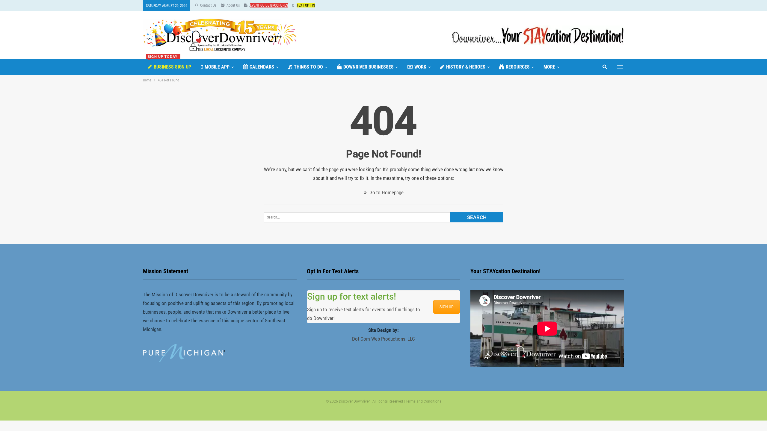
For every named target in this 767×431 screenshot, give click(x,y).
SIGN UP (447, 306)
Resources (518, 67)
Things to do (308, 67)
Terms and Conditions (423, 401)
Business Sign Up (169, 64)
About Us (233, 5)
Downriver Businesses (368, 67)
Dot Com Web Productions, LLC (383, 339)
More (549, 67)
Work (420, 67)
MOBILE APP (217, 67)
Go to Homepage (386, 192)
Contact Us (208, 5)
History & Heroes (465, 67)
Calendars (262, 67)
